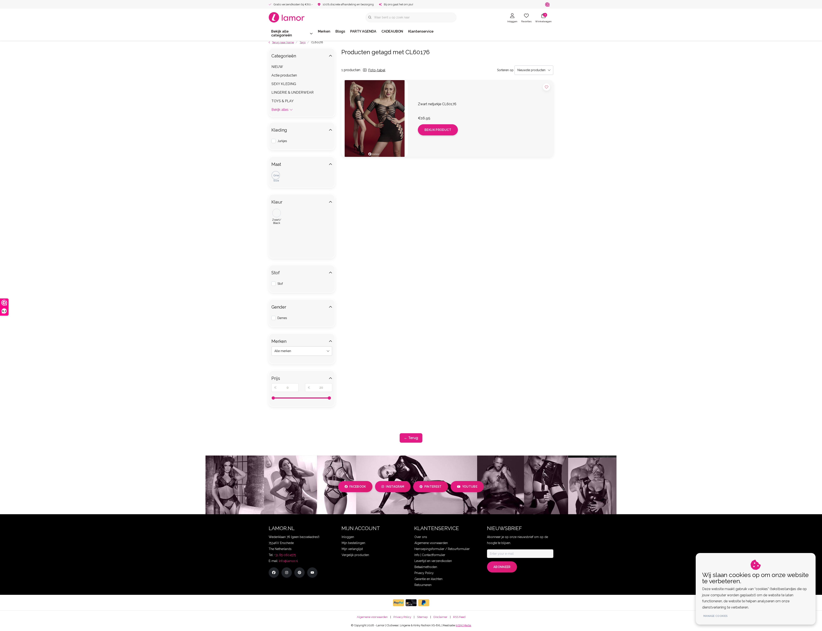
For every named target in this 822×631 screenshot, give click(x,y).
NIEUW (277, 67)
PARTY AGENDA (363, 31)
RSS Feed (459, 617)
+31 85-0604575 (285, 555)
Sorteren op (505, 70)
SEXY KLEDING (283, 84)
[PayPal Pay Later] (423, 602)
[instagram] (286, 572)
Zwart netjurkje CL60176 (437, 104)
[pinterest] (299, 572)
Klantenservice (420, 31)
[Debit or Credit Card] (411, 602)
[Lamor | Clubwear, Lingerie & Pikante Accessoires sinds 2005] (287, 17)
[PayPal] (398, 602)
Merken (324, 31)
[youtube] (312, 572)
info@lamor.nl (288, 561)
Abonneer (502, 567)
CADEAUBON (392, 31)
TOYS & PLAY (282, 101)
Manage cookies (715, 616)
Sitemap (422, 617)
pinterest (433, 486)
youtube (469, 486)
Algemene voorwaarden (372, 617)
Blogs (340, 31)
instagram (395, 486)
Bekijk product (437, 130)
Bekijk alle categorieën (281, 33)
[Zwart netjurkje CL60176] (374, 118)
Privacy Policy (402, 617)
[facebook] (274, 572)
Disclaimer (440, 617)
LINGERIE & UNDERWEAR (292, 92)
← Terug (411, 438)
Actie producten (284, 75)
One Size (276, 177)
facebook (357, 486)
